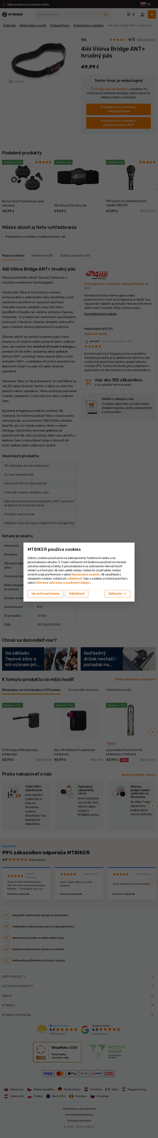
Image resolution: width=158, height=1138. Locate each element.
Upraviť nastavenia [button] (45, 593)
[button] (74, 578)
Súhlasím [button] (118, 594)
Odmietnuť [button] (76, 593)
